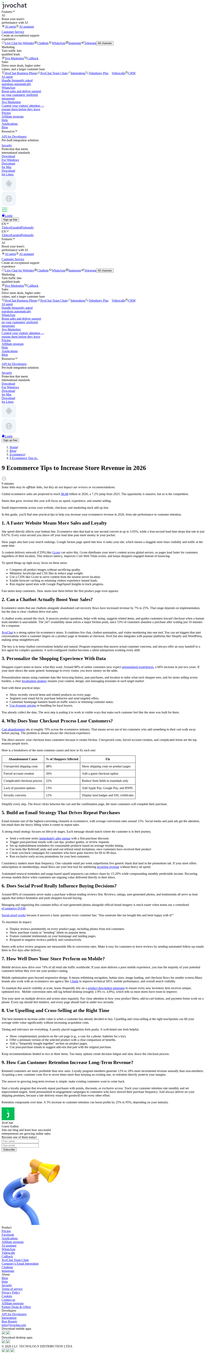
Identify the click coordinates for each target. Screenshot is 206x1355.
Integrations (78, 73)
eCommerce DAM (13, 908)
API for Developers (14, 1314)
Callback (32, 58)
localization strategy (34, 681)
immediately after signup (54, 838)
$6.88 (64, 494)
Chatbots (42, 43)
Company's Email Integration (20, 1263)
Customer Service (13, 32)
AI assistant (26, 26)
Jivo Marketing (14, 58)
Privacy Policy (11, 1292)
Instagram (75, 43)
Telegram (90, 43)
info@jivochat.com (14, 1325)
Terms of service (12, 1289)
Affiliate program (13, 116)
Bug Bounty (9, 1321)
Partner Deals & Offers (16, 1307)
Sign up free (10, 219)
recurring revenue (108, 867)
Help (5, 120)
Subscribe (9, 1149)
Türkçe (6, 227)
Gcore (56, 552)
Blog (5, 127)
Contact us (8, 1299)
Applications (10, 123)
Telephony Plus (98, 73)
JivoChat (7, 632)
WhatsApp (58, 43)
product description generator (106, 988)
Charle (74, 981)
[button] (103, 12)
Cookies (7, 1296)
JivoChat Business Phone (21, 73)
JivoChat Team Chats (53, 73)
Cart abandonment (13, 729)
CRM (131, 73)
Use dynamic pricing (23, 705)
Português (27, 227)
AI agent (10, 26)
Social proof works (14, 915)
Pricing (6, 113)
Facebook (8, 1234)
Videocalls (118, 73)
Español (16, 227)
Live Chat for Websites (19, 43)
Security (7, 1285)
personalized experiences (137, 667)
